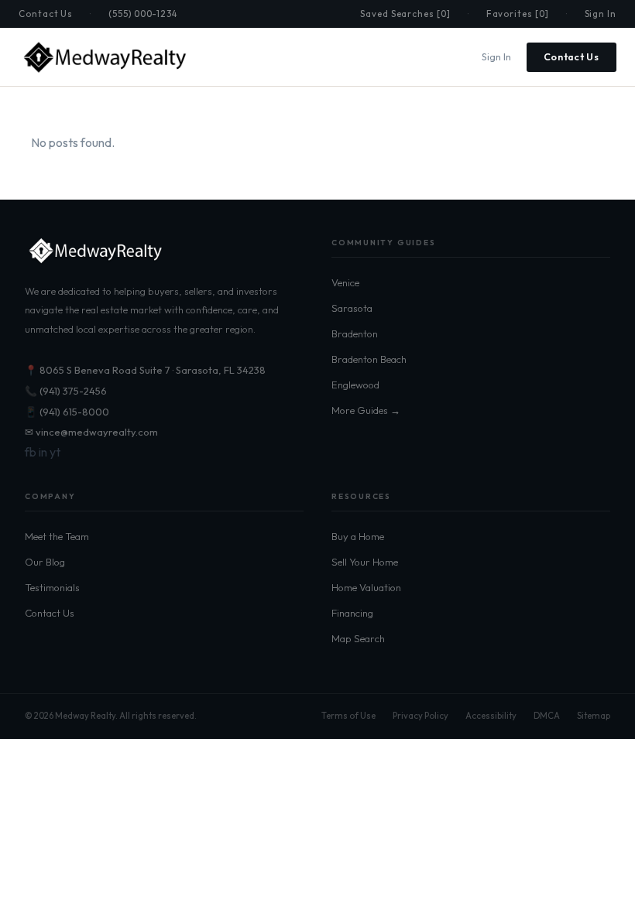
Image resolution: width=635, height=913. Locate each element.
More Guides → (365, 410)
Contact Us (46, 13)
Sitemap (593, 715)
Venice (345, 282)
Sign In (600, 13)
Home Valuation (366, 587)
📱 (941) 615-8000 (67, 411)
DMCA (547, 715)
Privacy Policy (420, 715)
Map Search (358, 638)
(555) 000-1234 (142, 13)
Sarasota (351, 308)
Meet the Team (57, 536)
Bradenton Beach (369, 359)
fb (30, 452)
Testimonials (52, 587)
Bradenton (354, 333)
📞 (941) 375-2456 (66, 391)
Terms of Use (348, 715)
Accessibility (491, 715)
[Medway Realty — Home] (104, 57)
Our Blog (45, 562)
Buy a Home (357, 536)
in (43, 452)
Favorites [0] (517, 13)
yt (55, 452)
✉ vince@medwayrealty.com (91, 432)
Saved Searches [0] (405, 13)
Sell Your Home (364, 562)
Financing (352, 613)
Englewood (355, 384)
